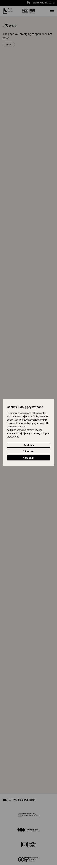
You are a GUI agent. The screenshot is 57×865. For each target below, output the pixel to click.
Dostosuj (28, 445)
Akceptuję (28, 458)
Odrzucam (28, 452)
